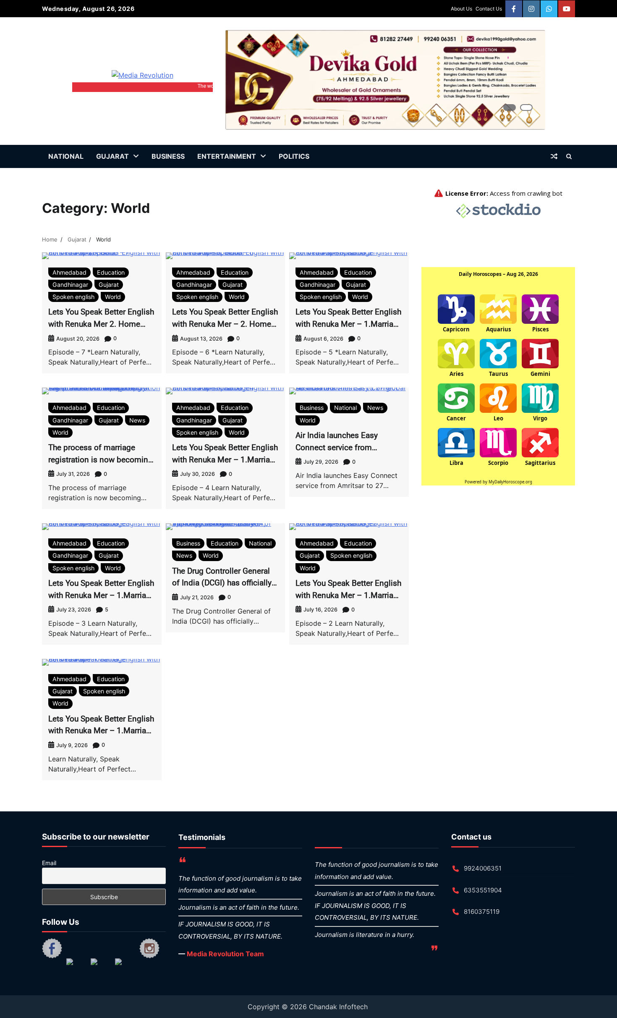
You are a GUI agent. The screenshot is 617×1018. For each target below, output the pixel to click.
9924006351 (483, 868)
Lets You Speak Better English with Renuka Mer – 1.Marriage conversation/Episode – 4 (225, 459)
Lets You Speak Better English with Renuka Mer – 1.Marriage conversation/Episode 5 (348, 324)
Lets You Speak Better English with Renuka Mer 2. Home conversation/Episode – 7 (101, 324)
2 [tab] (526, 107)
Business (168, 156)
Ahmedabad (69, 272)
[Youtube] (566, 8)
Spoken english (73, 296)
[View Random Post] (554, 156)
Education (111, 272)
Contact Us (489, 8)
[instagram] (531, 8)
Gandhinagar (70, 284)
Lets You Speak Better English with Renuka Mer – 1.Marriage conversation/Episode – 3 (101, 595)
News (137, 420)
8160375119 (481, 912)
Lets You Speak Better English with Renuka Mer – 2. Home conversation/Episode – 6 (225, 324)
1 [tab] (509, 107)
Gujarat (112, 156)
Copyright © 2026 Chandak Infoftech (309, 1006)
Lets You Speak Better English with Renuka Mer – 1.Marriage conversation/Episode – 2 (348, 595)
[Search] (568, 156)
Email (49, 862)
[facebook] (513, 8)
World (113, 296)
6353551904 (483, 890)
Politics (294, 156)
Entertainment (226, 156)
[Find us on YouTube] (125, 968)
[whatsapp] (549, 8)
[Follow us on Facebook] (52, 948)
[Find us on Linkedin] (101, 968)
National (66, 156)
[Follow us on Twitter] (76, 968)
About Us (461, 8)
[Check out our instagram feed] (149, 948)
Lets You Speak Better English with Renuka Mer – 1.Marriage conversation (101, 731)
